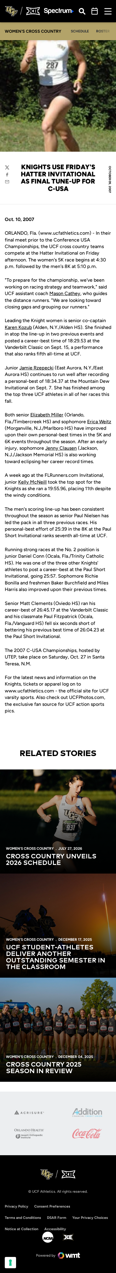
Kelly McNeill (32, 482)
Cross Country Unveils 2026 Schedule (51, 859)
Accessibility (55, 1229)
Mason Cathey (64, 293)
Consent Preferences (52, 1206)
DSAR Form (56, 1218)
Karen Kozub (18, 327)
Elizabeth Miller (46, 415)
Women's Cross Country (30, 848)
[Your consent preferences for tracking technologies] (10, 1262)
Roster (103, 31)
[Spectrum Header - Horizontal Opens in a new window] (59, 11)
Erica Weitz (99, 421)
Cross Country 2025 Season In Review (43, 1068)
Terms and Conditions (23, 1218)
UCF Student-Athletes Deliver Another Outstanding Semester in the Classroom (55, 957)
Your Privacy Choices (90, 1218)
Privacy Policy (16, 1206)
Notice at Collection (21, 1229)
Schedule (80, 31)
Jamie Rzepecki (36, 368)
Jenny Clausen (61, 448)
